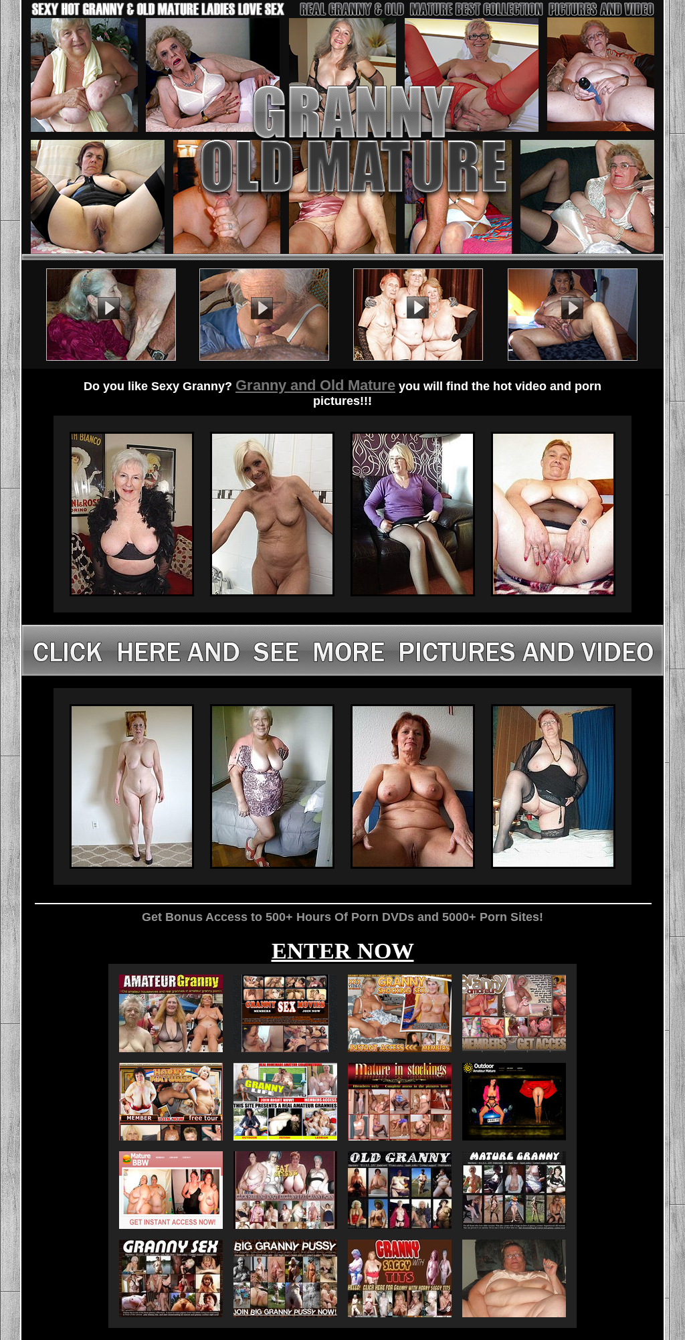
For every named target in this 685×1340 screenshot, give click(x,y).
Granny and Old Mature (315, 385)
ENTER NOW (343, 950)
